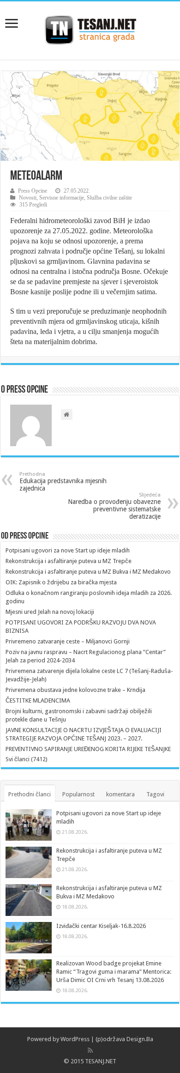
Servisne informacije (61, 197)
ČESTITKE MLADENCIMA (38, 700)
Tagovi (155, 794)
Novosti (27, 197)
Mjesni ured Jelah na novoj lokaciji (50, 611)
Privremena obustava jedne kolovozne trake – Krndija (75, 689)
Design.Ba (139, 1039)
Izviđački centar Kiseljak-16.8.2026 (101, 925)
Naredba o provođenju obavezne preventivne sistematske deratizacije (114, 506)
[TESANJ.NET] (90, 29)
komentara (120, 794)
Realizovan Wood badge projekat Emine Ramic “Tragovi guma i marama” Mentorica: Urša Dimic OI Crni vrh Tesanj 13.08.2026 (113, 971)
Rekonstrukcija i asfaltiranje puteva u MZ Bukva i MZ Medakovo (88, 571)
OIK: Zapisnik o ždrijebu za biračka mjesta (61, 582)
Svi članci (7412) (27, 759)
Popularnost (78, 794)
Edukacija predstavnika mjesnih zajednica (63, 481)
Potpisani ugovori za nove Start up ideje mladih (68, 550)
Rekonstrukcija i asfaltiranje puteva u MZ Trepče (69, 561)
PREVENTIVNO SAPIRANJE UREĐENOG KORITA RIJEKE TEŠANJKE (88, 749)
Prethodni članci (29, 794)
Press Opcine (32, 191)
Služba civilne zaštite (109, 197)
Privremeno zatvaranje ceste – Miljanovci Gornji (68, 641)
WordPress (75, 1039)
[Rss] (90, 1050)
